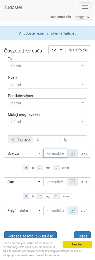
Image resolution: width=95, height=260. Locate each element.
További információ (47, 255)
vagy (48, 167)
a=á (84, 153)
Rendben (77, 244)
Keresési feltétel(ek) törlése (30, 236)
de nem (65, 167)
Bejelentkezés (60, 17)
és (33, 167)
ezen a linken (48, 33)
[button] (56, 49)
